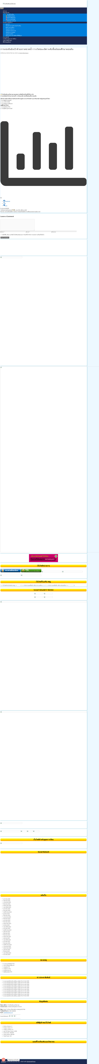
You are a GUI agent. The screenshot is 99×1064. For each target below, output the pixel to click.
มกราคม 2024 (6, 920)
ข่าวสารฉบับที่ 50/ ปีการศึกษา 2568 (11, 981)
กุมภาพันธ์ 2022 (7, 926)
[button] (43, 252)
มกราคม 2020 (6, 954)
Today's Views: (7, 1028)
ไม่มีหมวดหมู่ (6, 971)
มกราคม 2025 (6, 908)
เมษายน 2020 (6, 949)
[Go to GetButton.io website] (3, 1062)
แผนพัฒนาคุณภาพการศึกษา (9, 38)
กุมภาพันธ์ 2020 (7, 952)
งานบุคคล (5, 967)
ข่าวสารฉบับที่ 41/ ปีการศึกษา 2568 (11, 995)
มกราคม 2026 (6, 899)
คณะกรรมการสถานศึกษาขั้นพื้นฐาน (14, 35)
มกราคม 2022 (6, 928)
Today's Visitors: (7, 1029)
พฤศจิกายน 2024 (7, 912)
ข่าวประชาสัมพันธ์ (4, 208)
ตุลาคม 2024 (6, 913)
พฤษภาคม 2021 (7, 936)
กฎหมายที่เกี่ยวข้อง (7, 40)
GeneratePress (31, 1061)
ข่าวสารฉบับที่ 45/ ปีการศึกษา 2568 (11, 989)
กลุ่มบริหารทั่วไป (9, 34)
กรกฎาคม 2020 (7, 946)
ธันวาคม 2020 (6, 943)
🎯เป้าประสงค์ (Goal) (10, 19)
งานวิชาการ (6, 968)
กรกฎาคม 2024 (7, 917)
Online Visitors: (7, 1026)
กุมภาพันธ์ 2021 (7, 939)
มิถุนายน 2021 (6, 934)
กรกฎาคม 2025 (7, 902)
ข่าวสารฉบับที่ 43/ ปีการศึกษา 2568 (11, 992)
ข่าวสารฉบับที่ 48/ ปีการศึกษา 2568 (11, 984)
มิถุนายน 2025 (6, 903)
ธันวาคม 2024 (6, 910)
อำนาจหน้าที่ (6, 37)
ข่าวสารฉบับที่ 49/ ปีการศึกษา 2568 (11, 982)
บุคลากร (7, 24)
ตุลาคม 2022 (6, 925)
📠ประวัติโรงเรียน (10, 14)
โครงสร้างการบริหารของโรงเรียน (13, 25)
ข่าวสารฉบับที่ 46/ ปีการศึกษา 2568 (11, 987)
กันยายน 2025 (6, 900)
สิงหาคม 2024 (6, 915)
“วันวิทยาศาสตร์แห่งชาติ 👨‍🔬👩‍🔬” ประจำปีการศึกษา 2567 (13, 210)
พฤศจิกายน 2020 (7, 944)
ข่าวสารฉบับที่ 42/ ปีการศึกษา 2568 (11, 994)
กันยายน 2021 (6, 931)
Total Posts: (6, 1036)
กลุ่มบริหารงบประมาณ (11, 30)
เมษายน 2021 (6, 938)
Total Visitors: (7, 1034)
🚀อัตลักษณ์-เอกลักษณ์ (11, 20)
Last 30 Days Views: (8, 1031)
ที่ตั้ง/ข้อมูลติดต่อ (7, 42)
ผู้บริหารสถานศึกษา (10, 27)
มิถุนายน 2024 (6, 918)
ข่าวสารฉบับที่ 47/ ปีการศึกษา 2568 (11, 986)
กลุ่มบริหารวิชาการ (10, 29)
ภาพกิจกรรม (6, 970)
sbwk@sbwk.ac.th (8, 1012)
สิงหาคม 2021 (6, 933)
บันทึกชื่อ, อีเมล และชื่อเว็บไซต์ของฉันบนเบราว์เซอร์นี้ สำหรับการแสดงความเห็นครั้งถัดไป (23, 234)
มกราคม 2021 (6, 941)
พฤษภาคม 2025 (7, 905)
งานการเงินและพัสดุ (8, 965)
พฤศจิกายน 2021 (7, 930)
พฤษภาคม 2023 (7, 923)
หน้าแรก (5, 11)
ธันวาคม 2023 (6, 921)
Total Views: (6, 1032)
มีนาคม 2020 (6, 951)
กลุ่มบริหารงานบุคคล (10, 32)
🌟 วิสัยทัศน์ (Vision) (10, 16)
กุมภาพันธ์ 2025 (7, 907)
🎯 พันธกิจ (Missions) (10, 17)
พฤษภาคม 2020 (7, 948)
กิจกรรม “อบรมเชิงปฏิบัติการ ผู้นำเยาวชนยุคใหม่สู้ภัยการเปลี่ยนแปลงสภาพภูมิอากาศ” (20, 211)
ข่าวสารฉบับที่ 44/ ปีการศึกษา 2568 (11, 991)
